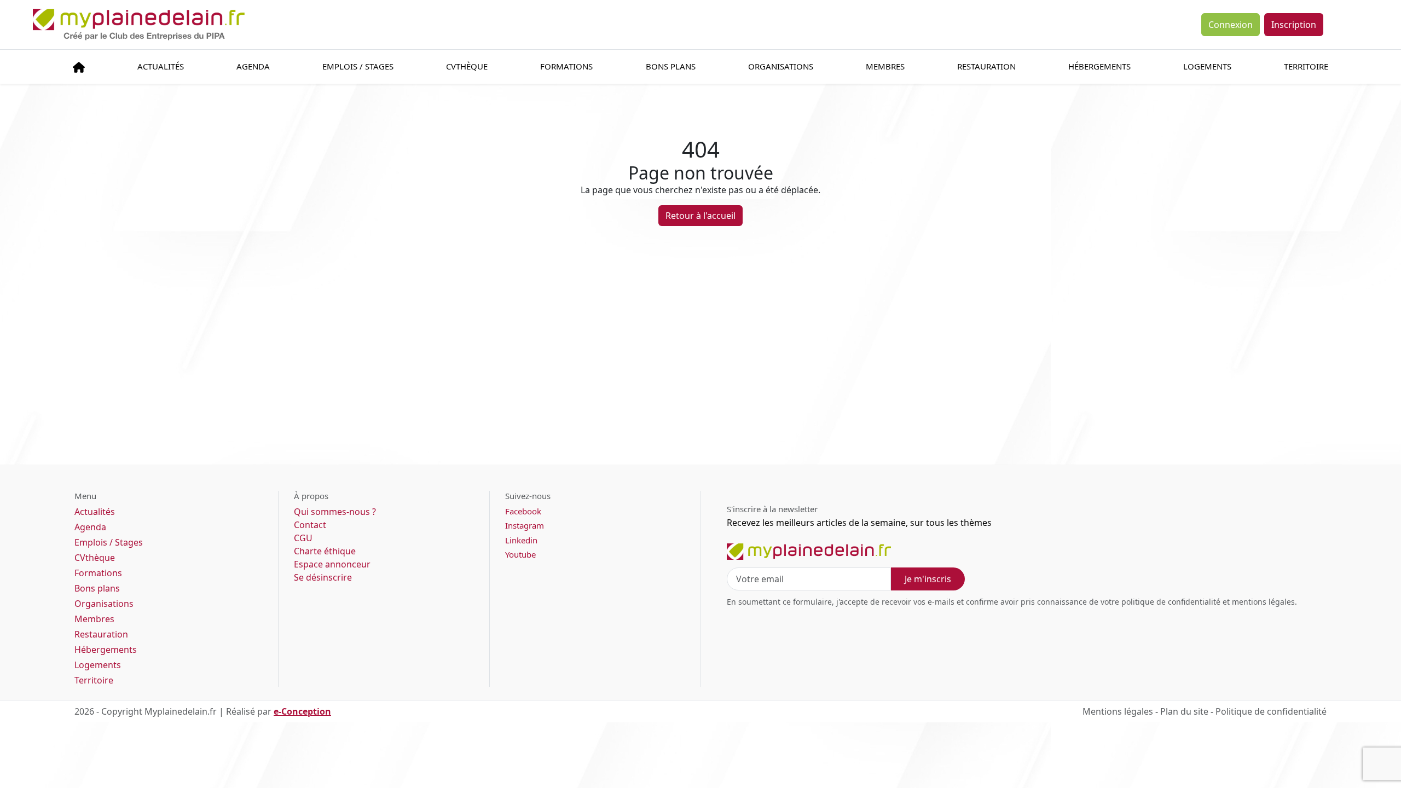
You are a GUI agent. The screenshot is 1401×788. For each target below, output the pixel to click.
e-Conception (302, 711)
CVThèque (467, 66)
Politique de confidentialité (1271, 711)
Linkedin (521, 540)
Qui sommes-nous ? (335, 512)
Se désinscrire (323, 577)
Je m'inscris (928, 579)
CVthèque (94, 558)
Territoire (1306, 66)
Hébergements (1099, 66)
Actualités (160, 66)
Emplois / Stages (108, 542)
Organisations (780, 66)
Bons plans (671, 66)
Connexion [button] (1230, 25)
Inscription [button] (1293, 25)
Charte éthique (325, 551)
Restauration (986, 66)
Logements (1207, 66)
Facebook (523, 511)
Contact (310, 525)
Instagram (524, 525)
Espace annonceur (332, 564)
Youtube (520, 554)
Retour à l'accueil (700, 216)
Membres (885, 66)
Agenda (253, 66)
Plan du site (1184, 711)
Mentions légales (1117, 711)
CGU (303, 538)
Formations (566, 66)
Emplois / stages (357, 66)
